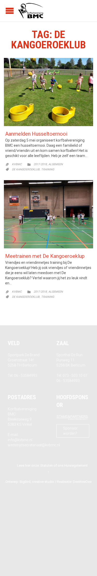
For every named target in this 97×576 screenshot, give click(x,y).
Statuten (46, 465)
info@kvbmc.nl (20, 440)
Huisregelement (76, 465)
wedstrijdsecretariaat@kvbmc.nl (34, 445)
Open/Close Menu (9, 10)
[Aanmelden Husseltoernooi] (48, 92)
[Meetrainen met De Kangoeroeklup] (48, 214)
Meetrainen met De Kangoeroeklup (45, 256)
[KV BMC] (31, 11)
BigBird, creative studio (37, 482)
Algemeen (55, 164)
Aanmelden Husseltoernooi (36, 134)
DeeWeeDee (82, 482)
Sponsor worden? (70, 430)
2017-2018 (40, 164)
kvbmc (17, 164)
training (47, 169)
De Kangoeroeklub (26, 169)
